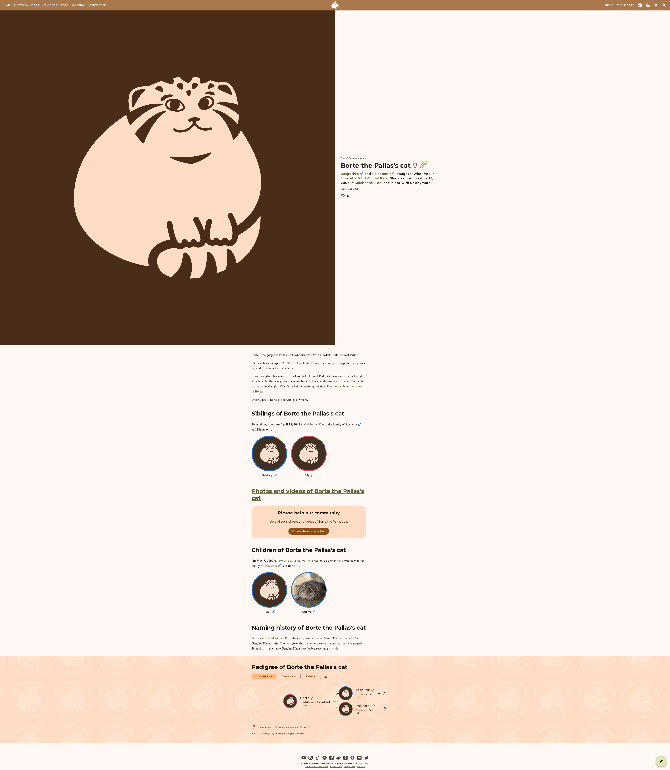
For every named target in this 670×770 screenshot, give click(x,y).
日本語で (361, 766)
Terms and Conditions (316, 766)
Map (7, 5)
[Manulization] (335, 5)
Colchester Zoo (368, 183)
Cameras (78, 5)
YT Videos (50, 5)
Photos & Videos (26, 5)
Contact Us (97, 5)
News (609, 5)
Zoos (64, 5)
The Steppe (625, 5)
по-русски (349, 766)
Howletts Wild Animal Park (364, 178)
